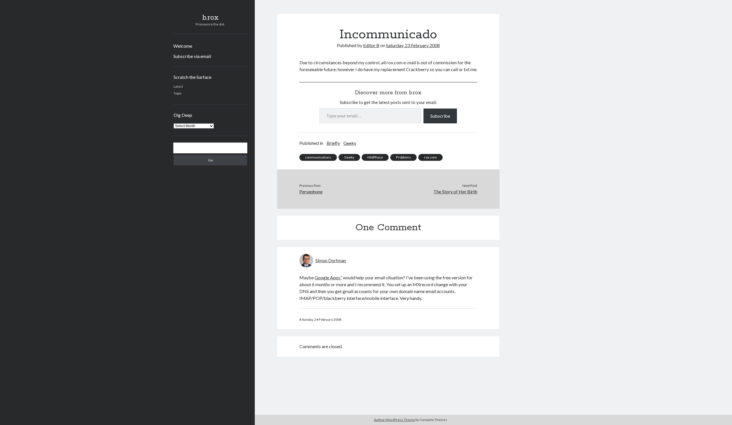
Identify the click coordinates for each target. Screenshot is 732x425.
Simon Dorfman (330, 260)
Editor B (371, 45)
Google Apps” (328, 277)
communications (318, 157)
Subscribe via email (192, 56)
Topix (178, 93)
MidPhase (375, 157)
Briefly (333, 143)
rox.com (430, 157)
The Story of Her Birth (455, 191)
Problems (403, 157)
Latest (178, 86)
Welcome (182, 46)
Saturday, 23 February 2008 (413, 45)
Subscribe (440, 116)
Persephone (311, 191)
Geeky (349, 143)
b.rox (210, 17)
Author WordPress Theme (394, 420)
